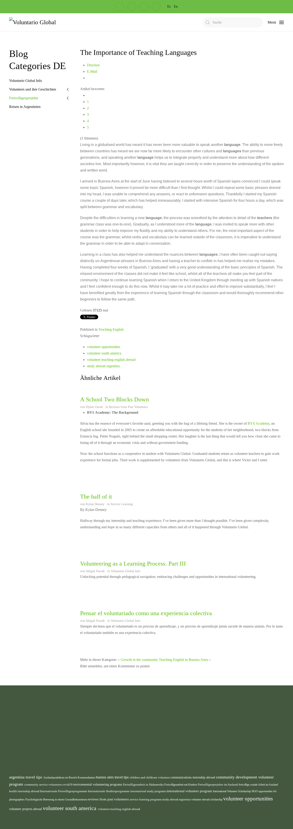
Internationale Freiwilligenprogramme (64, 791)
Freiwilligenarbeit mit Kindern (181, 784)
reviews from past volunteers (109, 799)
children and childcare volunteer (150, 777)
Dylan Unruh (94, 407)
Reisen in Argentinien (25, 107)
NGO (255, 791)
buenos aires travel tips (113, 777)
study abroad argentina (103, 366)
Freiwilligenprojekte (23, 98)
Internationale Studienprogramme (109, 791)
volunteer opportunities (103, 347)
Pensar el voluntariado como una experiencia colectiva (146, 613)
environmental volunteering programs (98, 784)
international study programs (148, 791)
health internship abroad (24, 791)
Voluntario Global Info (125, 571)
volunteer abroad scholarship (207, 799)
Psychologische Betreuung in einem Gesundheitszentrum (56, 799)
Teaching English (111, 329)
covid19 (67, 784)
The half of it (96, 496)
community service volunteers (43, 784)
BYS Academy (258, 423)
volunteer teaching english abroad (111, 360)
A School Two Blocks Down (114, 399)
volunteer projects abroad (26, 809)
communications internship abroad (193, 777)
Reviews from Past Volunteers (128, 407)
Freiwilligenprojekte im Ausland (218, 784)
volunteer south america (104, 353)
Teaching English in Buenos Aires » (185, 660)
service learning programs (146, 799)
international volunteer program (190, 791)
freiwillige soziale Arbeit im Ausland (258, 784)
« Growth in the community (138, 660)
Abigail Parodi (95, 571)
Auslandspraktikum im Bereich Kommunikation (69, 777)
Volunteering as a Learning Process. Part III (133, 563)
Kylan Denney (95, 504)
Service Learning (122, 504)
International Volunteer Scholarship (232, 791)
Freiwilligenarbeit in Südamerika (143, 784)
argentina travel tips (26, 777)
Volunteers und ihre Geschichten (32, 89)
